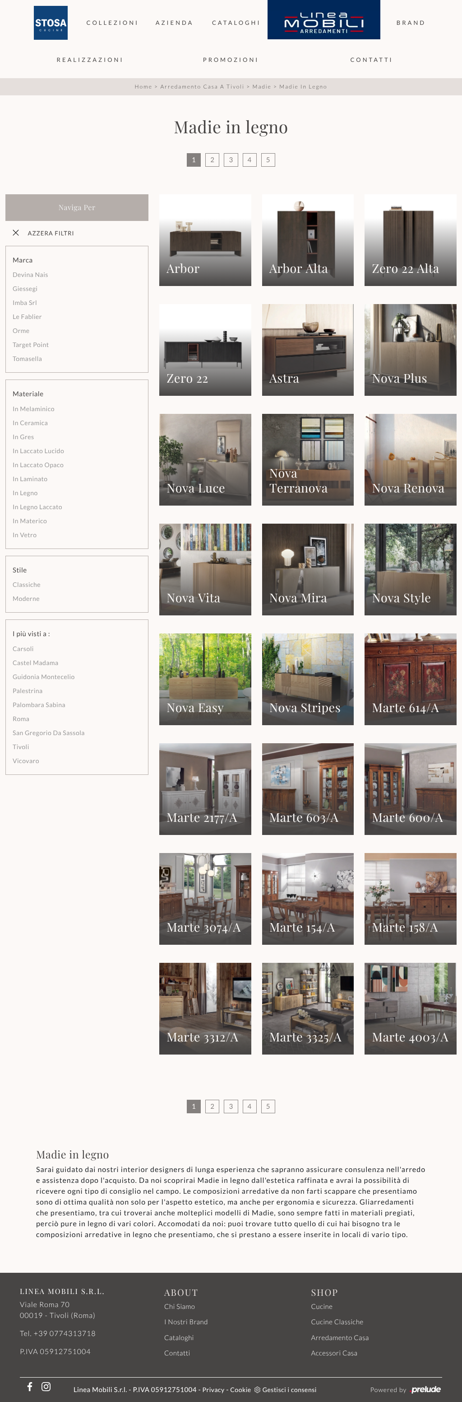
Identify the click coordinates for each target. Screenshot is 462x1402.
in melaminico (34, 409)
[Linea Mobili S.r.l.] (324, 23)
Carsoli (23, 648)
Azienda (175, 22)
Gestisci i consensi (290, 1389)
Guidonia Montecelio (44, 676)
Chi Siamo (179, 1307)
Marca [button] (23, 260)
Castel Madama (36, 662)
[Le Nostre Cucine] (51, 23)
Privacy (214, 1389)
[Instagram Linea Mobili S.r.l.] (43, 1386)
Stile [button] (20, 570)
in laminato (30, 479)
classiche (27, 584)
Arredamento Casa (340, 1338)
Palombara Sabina (39, 704)
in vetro (25, 535)
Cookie (240, 1389)
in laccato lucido (38, 451)
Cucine (322, 1307)
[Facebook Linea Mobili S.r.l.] (28, 1386)
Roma (21, 718)
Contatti (371, 59)
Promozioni (231, 59)
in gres (23, 437)
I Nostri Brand (186, 1322)
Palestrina (28, 690)
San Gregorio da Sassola (49, 732)
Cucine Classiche (337, 1322)
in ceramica (30, 423)
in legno (25, 493)
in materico (30, 521)
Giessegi (25, 288)
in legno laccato (37, 507)
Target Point (31, 344)
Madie (261, 86)
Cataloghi (236, 22)
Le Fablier (27, 316)
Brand (411, 22)
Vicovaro (26, 760)
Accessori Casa (334, 1353)
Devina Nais (30, 274)
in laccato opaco (38, 465)
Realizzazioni (90, 59)
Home (143, 86)
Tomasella (27, 358)
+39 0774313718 (65, 1333)
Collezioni (113, 22)
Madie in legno (303, 86)
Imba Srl (25, 302)
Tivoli (21, 746)
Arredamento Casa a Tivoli (202, 86)
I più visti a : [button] (31, 634)
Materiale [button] (28, 394)
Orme (21, 330)
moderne (26, 598)
